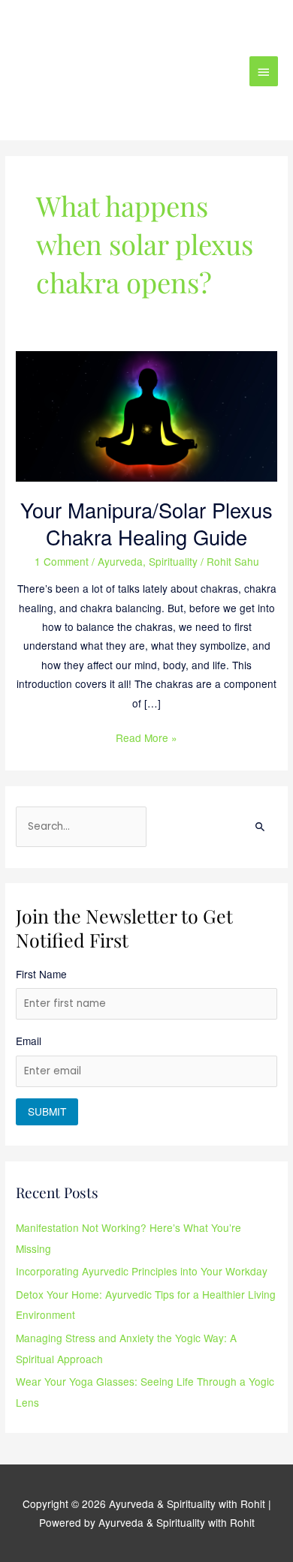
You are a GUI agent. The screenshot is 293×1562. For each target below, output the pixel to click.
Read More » (146, 736)
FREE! (200, 24)
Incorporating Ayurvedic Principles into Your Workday (141, 1270)
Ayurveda (120, 561)
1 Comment (62, 561)
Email (28, 1040)
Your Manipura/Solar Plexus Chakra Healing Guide (146, 523)
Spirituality (173, 561)
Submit (47, 1111)
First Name (41, 973)
